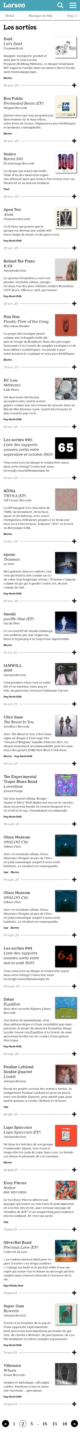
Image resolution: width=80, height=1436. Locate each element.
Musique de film (31, 15)
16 (65, 1423)
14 (45, 1423)
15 (55, 1423)
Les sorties (20, 26)
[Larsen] (14, 5)
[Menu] (72, 5)
